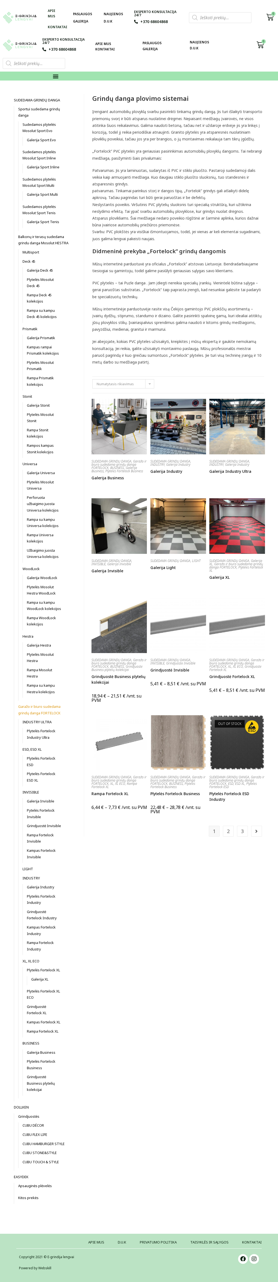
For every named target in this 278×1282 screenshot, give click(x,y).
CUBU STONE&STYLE (40, 1152)
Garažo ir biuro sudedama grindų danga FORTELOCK (119, 464)
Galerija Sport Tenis (43, 221)
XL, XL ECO (235, 666)
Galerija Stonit (38, 405)
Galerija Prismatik (41, 337)
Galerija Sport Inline (43, 167)
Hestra (28, 636)
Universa (30, 463)
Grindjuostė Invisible (180, 663)
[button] (55, 76)
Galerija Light (163, 567)
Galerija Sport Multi (42, 194)
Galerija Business (107, 477)
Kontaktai (57, 27)
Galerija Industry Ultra (230, 471)
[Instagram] (254, 1259)
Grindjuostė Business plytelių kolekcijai (117, 668)
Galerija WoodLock (42, 577)
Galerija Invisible (119, 564)
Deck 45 (29, 261)
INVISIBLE (98, 564)
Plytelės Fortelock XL (43, 970)
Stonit (27, 396)
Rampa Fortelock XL (109, 793)
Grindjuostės (28, 1116)
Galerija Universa (41, 472)
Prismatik (30, 328)
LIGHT (196, 560)
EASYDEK (21, 1176)
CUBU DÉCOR (33, 1125)
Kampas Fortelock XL (43, 1022)
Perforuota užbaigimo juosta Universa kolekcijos (43, 504)
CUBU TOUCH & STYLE (41, 1161)
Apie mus (51, 13)
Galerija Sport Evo (41, 139)
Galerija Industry (178, 464)
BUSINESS (117, 467)
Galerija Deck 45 (40, 270)
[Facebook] (243, 1259)
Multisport (31, 252)
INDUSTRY (157, 464)
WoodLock (31, 568)
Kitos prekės (28, 1197)
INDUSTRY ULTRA (37, 721)
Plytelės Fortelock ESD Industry (229, 796)
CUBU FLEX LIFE (35, 1134)
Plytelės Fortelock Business (124, 471)
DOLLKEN (21, 1107)
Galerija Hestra (39, 645)
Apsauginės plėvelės (35, 1185)
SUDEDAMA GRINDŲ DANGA (111, 461)
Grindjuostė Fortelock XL (232, 676)
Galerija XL (219, 577)
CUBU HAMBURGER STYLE (44, 1143)
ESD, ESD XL (236, 783)
